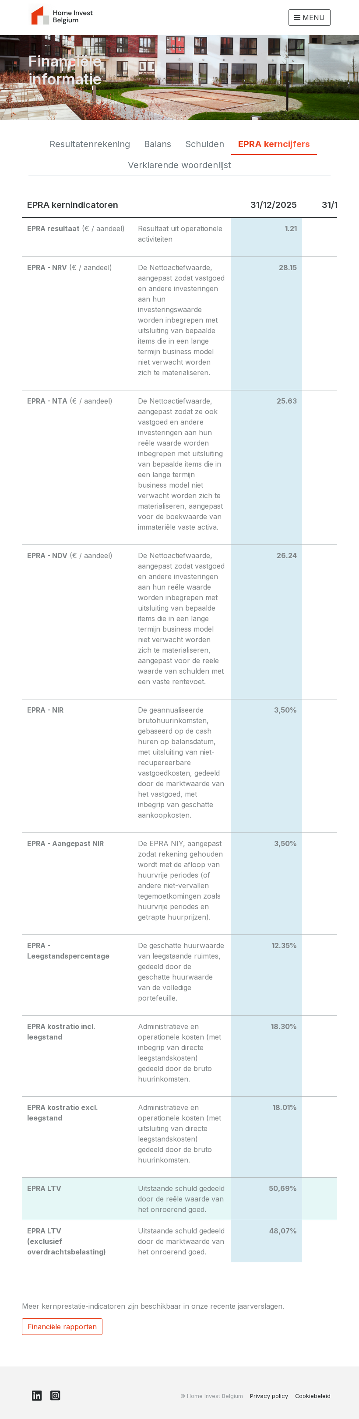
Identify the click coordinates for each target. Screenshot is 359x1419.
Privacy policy (269, 1396)
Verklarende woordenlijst (179, 165)
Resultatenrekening (89, 144)
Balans (157, 144)
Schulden (204, 144)
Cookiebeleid (313, 1396)
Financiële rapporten (62, 1326)
